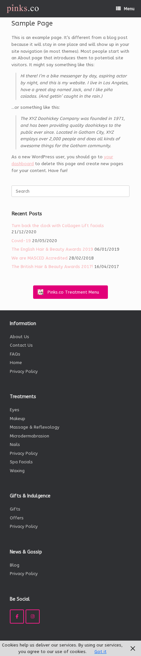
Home (16, 362)
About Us (19, 336)
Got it (100, 651)
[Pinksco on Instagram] (33, 616)
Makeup (17, 418)
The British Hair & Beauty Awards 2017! (52, 266)
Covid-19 (21, 240)
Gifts (15, 509)
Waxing (17, 470)
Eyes (14, 409)
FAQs (15, 354)
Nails (15, 444)
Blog (14, 565)
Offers (17, 517)
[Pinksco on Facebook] (17, 616)
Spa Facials (21, 461)
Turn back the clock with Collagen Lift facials (57, 225)
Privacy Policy (24, 371)
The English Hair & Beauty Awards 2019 (52, 249)
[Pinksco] (23, 8)
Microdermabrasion (29, 436)
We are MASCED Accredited (39, 258)
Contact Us (21, 345)
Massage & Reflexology (34, 427)
